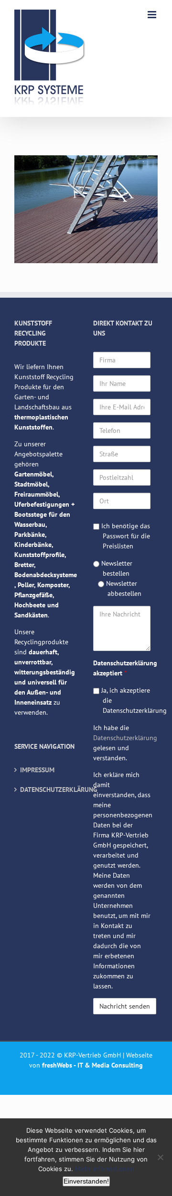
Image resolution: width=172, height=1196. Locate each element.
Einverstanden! (86, 1181)
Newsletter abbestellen (122, 588)
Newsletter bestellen (115, 568)
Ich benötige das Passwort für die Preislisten (124, 536)
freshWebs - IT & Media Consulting (92, 1065)
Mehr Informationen (104, 1169)
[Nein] (160, 1157)
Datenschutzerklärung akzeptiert (121, 668)
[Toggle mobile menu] (153, 15)
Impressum (37, 770)
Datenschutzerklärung (47, 789)
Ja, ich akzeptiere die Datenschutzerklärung (124, 700)
